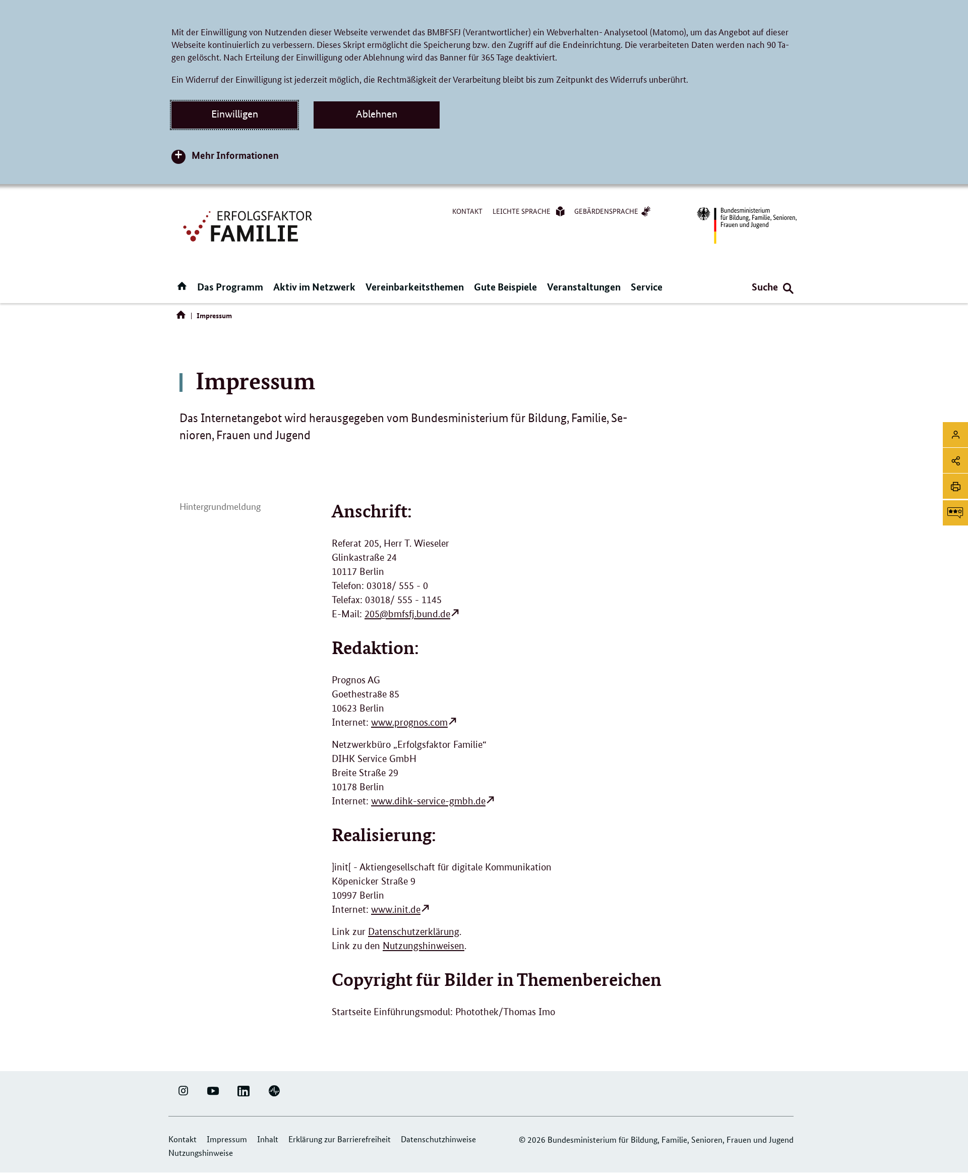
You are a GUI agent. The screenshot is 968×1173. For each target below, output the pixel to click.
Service (646, 286)
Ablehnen (376, 114)
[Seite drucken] (955, 486)
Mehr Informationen (235, 155)
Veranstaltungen (584, 286)
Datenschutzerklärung (413, 931)
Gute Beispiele (505, 286)
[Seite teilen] (955, 460)
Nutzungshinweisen (423, 946)
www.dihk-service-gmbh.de (428, 801)
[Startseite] (183, 317)
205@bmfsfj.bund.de (407, 614)
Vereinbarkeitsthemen (415, 286)
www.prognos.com (409, 722)
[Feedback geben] (955, 512)
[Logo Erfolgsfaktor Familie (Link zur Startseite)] (249, 225)
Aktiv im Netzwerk (314, 286)
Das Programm (230, 286)
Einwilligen (234, 114)
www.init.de (395, 909)
